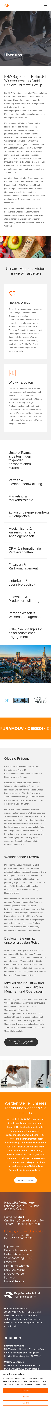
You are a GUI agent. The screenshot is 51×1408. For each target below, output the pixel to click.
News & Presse (14, 1281)
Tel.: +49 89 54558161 (18, 1235)
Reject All (25, 1403)
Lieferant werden (15, 1270)
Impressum (11, 1246)
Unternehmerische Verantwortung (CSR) (18, 1256)
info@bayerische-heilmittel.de (23, 1231)
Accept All (25, 1390)
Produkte (10, 1262)
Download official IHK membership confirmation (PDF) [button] (21, 1042)
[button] (45, 5)
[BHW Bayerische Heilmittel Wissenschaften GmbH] (6, 5)
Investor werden (15, 1273)
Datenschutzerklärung (19, 1250)
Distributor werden (16, 1266)
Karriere (9, 1277)
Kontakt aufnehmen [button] (25, 1180)
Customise (26, 1396)
